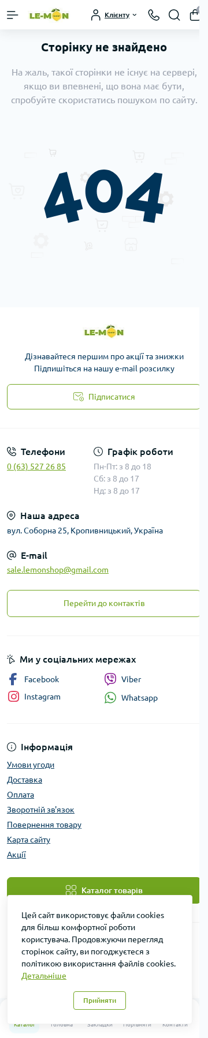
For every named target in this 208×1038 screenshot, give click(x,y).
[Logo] (49, 15)
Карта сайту (28, 839)
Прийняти (99, 1000)
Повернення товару (44, 824)
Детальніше (43, 975)
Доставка (24, 779)
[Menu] (12, 15)
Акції (16, 854)
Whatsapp (139, 697)
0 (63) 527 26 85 (36, 466)
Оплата (20, 794)
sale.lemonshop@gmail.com (58, 569)
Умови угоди (30, 764)
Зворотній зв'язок (41, 809)
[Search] (174, 15)
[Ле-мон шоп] (104, 331)
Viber (131, 679)
